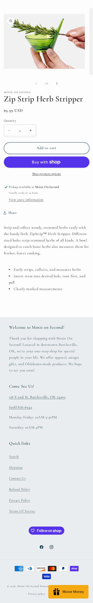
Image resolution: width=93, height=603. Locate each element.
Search (14, 456)
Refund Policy (19, 489)
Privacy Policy (19, 500)
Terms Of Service (22, 511)
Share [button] (12, 213)
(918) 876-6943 (20, 407)
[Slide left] (36, 83)
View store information (26, 200)
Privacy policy (36, 593)
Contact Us (17, 478)
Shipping (16, 467)
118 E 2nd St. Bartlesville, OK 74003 (37, 397)
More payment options (46, 174)
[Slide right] (57, 83)
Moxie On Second (28, 586)
